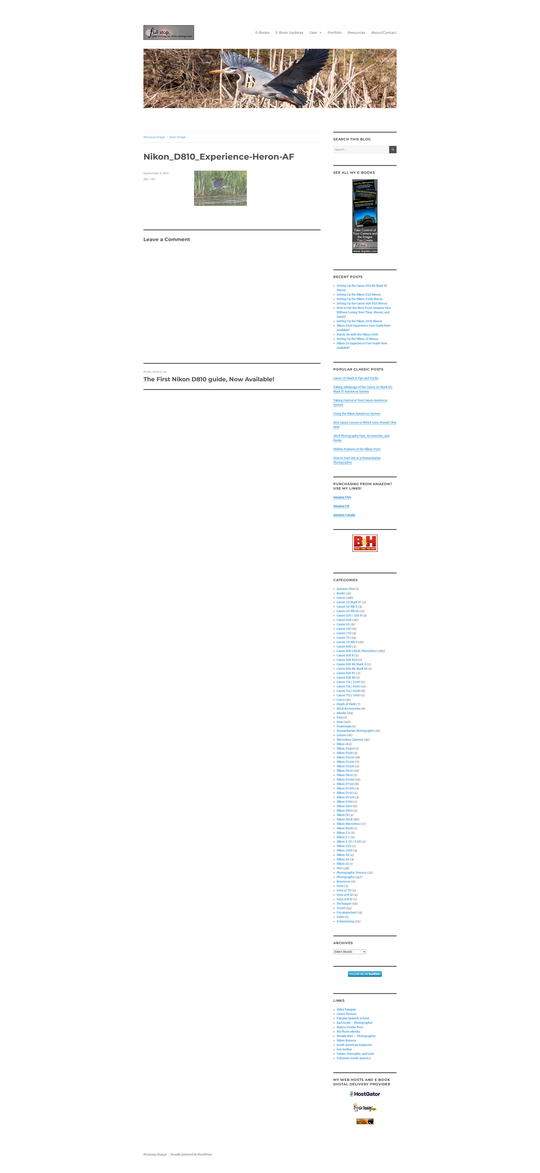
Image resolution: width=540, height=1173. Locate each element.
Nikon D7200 (345, 788)
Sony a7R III (345, 895)
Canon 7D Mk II (347, 642)
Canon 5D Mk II (347, 606)
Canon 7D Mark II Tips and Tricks (355, 378)
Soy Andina (344, 1049)
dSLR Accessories (348, 708)
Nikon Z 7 (343, 837)
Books (341, 593)
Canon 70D (344, 629)
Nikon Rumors (346, 1040)
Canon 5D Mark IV (349, 602)
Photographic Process (351, 872)
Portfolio (335, 33)
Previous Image (154, 137)
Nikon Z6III (344, 850)
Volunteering (345, 921)
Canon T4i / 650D (348, 691)
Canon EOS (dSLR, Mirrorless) (357, 651)
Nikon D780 (345, 802)
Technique (344, 904)
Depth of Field (346, 704)
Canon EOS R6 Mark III (352, 669)
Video (340, 917)
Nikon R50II (345, 828)
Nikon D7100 (345, 784)
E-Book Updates (289, 33)
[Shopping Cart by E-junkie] (365, 1121)
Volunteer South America (353, 1058)
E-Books (262, 33)
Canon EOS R (345, 655)
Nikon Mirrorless (348, 824)
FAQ (339, 717)
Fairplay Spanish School (353, 1018)
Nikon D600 (345, 770)
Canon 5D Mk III (348, 611)
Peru (340, 868)
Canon (341, 598)
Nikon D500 (345, 753)
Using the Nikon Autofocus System (356, 413)
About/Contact (384, 33)
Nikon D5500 (345, 766)
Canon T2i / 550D (348, 682)
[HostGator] (365, 1094)
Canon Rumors (347, 1014)
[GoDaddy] (365, 1107)
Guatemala (344, 726)
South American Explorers (354, 1045)
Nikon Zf (342, 864)
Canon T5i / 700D (348, 695)
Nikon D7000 (345, 779)
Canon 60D (344, 620)
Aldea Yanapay (346, 1009)
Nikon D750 (345, 793)
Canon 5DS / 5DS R (349, 615)
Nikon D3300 (345, 748)
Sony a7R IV (345, 899)
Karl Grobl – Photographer (355, 1023)
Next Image (177, 137)
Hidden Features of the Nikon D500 (357, 449)
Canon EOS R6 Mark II (351, 664)
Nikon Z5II (344, 846)
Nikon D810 (344, 806)
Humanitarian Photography (355, 731)
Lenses (341, 735)
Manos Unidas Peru (350, 1027)
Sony (340, 886)
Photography (345, 877)
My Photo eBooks (348, 1031)
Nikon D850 (345, 810)
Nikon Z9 (343, 859)
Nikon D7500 (345, 797)
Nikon (341, 744)
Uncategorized (346, 912)
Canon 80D (344, 646)
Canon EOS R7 (346, 673)
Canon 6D (343, 624)
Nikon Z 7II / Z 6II (349, 841)
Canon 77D (344, 633)
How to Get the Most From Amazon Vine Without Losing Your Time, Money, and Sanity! (364, 312)
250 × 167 (149, 179)
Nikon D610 (344, 775)
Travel (341, 908)
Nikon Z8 (343, 855)
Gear (313, 33)
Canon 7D (343, 637)
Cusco (341, 700)
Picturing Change (155, 1154)
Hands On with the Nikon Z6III (357, 334)
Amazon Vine (346, 589)
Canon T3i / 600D (348, 686)
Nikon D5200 (345, 762)
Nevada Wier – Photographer (356, 1036)
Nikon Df (343, 815)
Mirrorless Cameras (350, 739)
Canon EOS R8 (346, 677)
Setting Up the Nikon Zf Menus (357, 339)
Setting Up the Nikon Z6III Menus (359, 321)
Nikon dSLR (344, 819)
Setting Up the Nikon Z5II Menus (359, 294)
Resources (356, 33)
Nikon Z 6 (343, 833)
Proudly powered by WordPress (191, 1154)
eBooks (342, 713)
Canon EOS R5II (347, 660)
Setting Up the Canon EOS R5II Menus (362, 303)
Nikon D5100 (345, 757)
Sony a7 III (344, 890)
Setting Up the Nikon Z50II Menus (360, 299)
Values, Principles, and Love (355, 1054)
